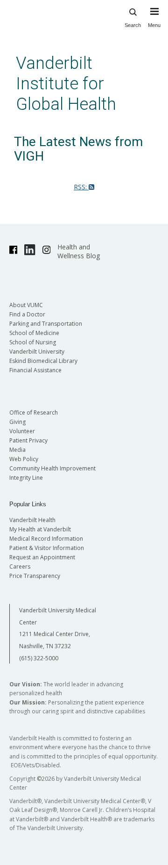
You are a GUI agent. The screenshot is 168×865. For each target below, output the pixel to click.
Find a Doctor (27, 314)
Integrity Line (26, 478)
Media (17, 450)
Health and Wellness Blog (78, 251)
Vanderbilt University (36, 351)
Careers (19, 566)
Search (133, 25)
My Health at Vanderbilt (40, 529)
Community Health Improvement (52, 468)
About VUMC (26, 305)
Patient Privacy (28, 440)
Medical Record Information (46, 539)
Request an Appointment (42, 557)
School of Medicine (34, 333)
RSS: (81, 186)
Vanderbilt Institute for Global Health (66, 83)
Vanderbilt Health (32, 520)
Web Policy (23, 459)
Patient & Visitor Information (46, 548)
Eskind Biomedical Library (43, 361)
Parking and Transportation (45, 324)
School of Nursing (32, 342)
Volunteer (22, 431)
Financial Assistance (35, 370)
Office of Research (33, 412)
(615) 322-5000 (38, 658)
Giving (17, 422)
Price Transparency (34, 576)
